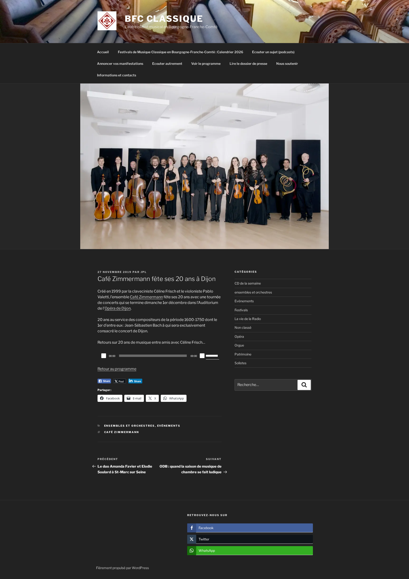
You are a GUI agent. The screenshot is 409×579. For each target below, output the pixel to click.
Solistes (240, 363)
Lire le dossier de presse (248, 63)
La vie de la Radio (248, 319)
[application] (160, 355)
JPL (144, 272)
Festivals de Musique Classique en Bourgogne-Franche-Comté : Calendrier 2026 (180, 52)
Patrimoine (243, 354)
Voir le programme (206, 63)
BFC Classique (164, 18)
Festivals (241, 310)
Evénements (169, 425)
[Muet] (202, 355)
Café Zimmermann (146, 297)
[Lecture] (103, 355)
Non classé (243, 327)
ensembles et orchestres (129, 425)
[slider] (212, 355)
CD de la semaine (248, 283)
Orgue (239, 345)
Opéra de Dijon (118, 308)
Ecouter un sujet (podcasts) (273, 52)
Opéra (239, 336)
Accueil (103, 52)
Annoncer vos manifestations (120, 63)
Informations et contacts (116, 75)
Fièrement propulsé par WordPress (122, 568)
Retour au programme (117, 369)
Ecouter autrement (167, 63)
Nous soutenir (287, 63)
